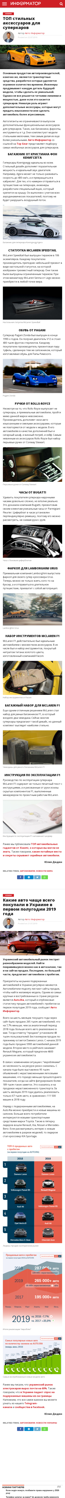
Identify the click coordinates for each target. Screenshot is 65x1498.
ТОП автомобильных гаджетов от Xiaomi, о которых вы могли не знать (31, 847)
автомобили (27, 871)
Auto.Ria (19, 1000)
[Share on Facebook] (20, 876)
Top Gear (22, 143)
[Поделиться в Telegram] (29, 876)
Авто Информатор (35, 33)
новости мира (44, 871)
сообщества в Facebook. (30, 1407)
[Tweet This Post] (37, 876)
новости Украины (46, 1423)
